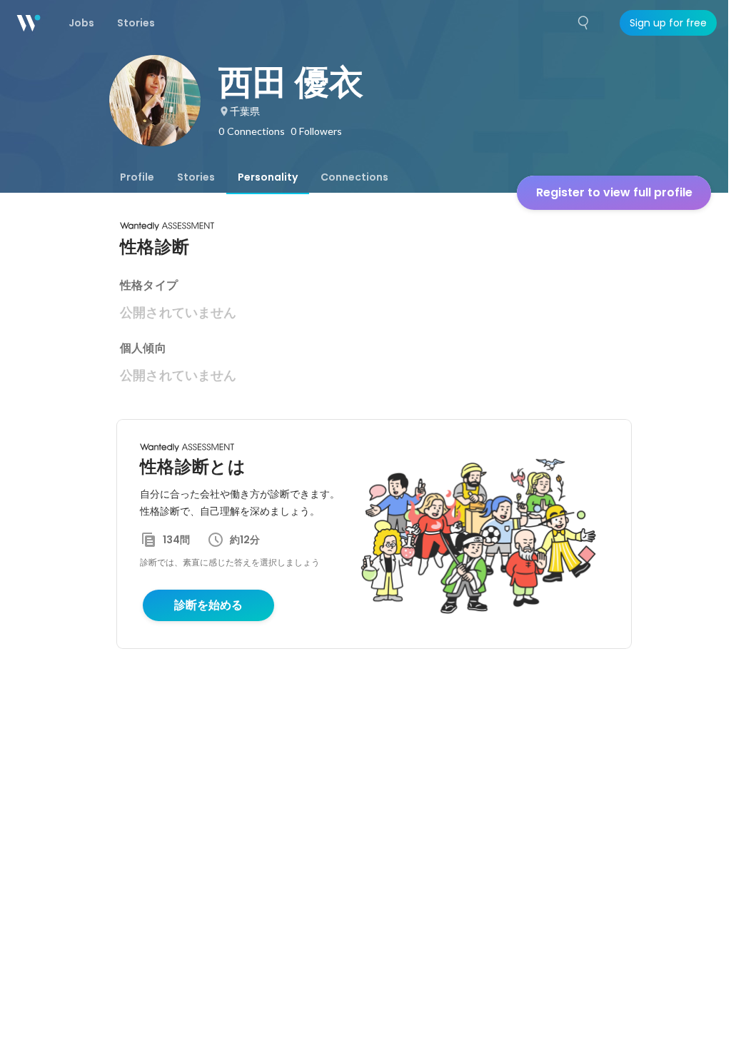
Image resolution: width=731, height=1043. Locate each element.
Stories (196, 177)
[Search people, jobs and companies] (584, 23)
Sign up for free (668, 23)
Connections (354, 177)
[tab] (137, 177)
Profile (137, 177)
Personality (268, 177)
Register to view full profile (614, 192)
